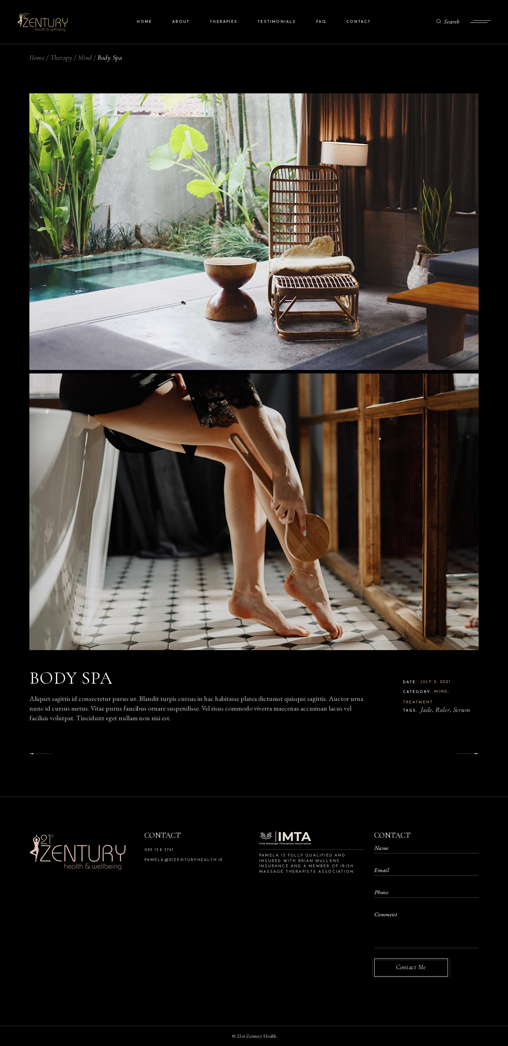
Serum (461, 709)
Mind (441, 692)
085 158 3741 (159, 850)
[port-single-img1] (254, 231)
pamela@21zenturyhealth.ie (184, 860)
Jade (426, 709)
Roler (442, 709)
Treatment (418, 702)
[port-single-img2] (254, 511)
